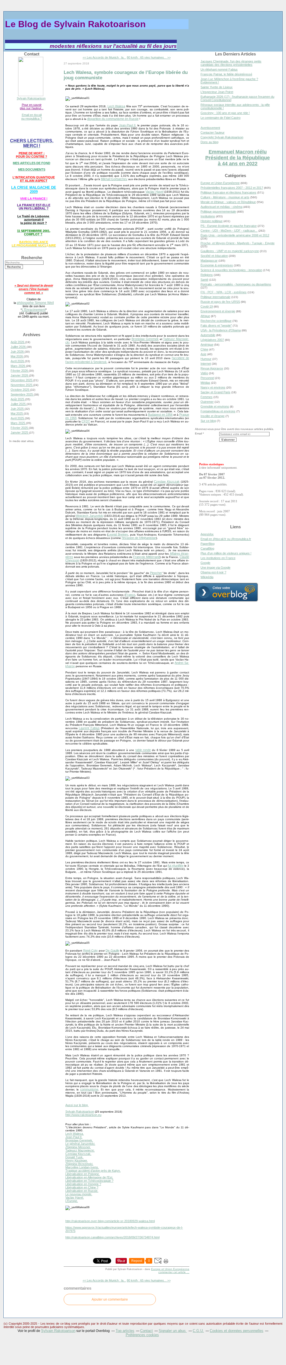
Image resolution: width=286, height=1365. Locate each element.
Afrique (205, 316)
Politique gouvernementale (218, 211)
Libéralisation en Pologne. (82, 1174)
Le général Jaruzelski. (80, 1143)
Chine (204, 349)
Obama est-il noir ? (213, 572)
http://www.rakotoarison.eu (83, 1115)
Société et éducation (214, 255)
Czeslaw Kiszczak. (78, 1153)
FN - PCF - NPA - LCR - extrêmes (224, 292)
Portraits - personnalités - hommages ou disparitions (236, 284)
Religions (207, 274)
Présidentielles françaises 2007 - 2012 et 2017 (232, 187)
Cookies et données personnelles (236, 1331)
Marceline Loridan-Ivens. (82, 1167)
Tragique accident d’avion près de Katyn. (93, 1170)
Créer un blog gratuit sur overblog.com (226, 592)
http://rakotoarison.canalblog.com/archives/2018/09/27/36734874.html (112, 1237)
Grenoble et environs (215, 406)
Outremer (207, 401)
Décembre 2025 (22, 380)
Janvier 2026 (20, 375)
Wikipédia (207, 577)
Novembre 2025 (22, 385)
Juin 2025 (18, 408)
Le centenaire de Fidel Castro (220, 117)
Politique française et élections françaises (228, 192)
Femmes (207, 397)
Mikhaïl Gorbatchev (114, 179)
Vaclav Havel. (74, 1197)
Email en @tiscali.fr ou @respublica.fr (226, 539)
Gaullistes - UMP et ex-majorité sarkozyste (230, 251)
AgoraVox (207, 534)
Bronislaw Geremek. (79, 1140)
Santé (204, 279)
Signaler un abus (173, 1331)
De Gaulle (112, 950)
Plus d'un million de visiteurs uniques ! (226, 553)
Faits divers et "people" (216, 325)
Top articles (125, 1331)
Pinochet (156, 573)
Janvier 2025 (20, 432)
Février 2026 (20, 370)
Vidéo (204, 373)
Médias (205, 382)
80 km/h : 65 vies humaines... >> (149, 57)
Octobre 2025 (20, 389)
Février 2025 (20, 427)
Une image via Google (215, 567)
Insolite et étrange (213, 416)
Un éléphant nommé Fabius (219, 69)
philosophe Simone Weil (35, 302)
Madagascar (209, 260)
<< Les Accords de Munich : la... (104, 57)
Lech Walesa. (74, 1133)
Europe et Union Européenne (170, 1269)
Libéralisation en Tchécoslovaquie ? (89, 1180)
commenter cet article (172, 1272)
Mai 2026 (17, 356)
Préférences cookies (142, 1335)
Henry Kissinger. (76, 1160)
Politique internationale (215, 297)
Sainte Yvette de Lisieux (217, 87)
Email (198, 433)
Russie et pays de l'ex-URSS (220, 301)
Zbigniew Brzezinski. (79, 1164)
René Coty (90, 950)
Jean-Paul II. (73, 1137)
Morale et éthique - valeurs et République (228, 202)
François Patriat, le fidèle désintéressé (226, 74)
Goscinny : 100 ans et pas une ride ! (225, 113)
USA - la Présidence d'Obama (221, 330)
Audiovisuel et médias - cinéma (221, 206)
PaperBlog (207, 543)
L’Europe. (71, 1201)
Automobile (208, 335)
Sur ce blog (208, 420)
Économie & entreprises (217, 265)
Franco (130, 594)
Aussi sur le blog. (77, 1105)
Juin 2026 (18, 351)
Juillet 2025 (19, 404)
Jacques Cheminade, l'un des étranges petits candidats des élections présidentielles (231, 63)
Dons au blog (209, 142)
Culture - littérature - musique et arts (225, 197)
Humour (206, 359)
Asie (203, 354)
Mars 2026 (18, 366)
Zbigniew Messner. (78, 1147)
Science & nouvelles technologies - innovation (231, 270)
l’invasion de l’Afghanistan (139, 538)
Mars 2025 (18, 423)
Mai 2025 (17, 413)
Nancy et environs (213, 387)
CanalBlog (207, 548)
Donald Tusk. (74, 1157)
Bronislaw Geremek (145, 339)
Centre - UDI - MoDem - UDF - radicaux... (229, 230)
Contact (146, 1331)
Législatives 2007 (212, 339)
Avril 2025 (18, 418)
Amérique (207, 344)
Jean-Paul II (127, 125)
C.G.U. (198, 1331)
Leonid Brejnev (118, 534)
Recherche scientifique (216, 320)
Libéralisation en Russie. (81, 1190)
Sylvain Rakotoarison (31, 98)
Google (205, 562)
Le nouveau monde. (78, 1194)
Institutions (208, 216)
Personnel (207, 378)
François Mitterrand (146, 557)
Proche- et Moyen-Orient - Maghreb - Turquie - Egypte (238, 243)
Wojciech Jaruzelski (89, 515)
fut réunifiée (175, 865)
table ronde (143, 750)
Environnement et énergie (218, 311)
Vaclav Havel (154, 191)
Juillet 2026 (19, 346)
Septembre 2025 (22, 394)
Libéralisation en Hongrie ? (83, 1184)
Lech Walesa (116, 106)
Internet (206, 363)
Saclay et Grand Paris (215, 392)
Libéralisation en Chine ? (81, 1187)
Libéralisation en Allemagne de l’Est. (89, 1177)
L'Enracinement (34, 309)
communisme (89, 1089)
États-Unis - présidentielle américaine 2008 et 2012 (235, 235)
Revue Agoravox (212, 368)
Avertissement (210, 127)
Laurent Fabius (89, 728)
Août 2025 (18, 399)
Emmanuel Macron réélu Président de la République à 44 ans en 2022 (237, 157)
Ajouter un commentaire (110, 1299)
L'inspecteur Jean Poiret (217, 92)
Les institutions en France (218, 558)
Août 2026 (18, 342)
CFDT (86, 421)
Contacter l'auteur (213, 132)
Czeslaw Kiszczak (166, 481)
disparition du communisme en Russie (113, 118)
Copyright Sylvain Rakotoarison (222, 137)
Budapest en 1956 (160, 414)
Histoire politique (212, 221)
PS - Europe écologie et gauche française (229, 225)
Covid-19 (207, 306)
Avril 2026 (18, 361)
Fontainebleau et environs (218, 411)
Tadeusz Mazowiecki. (80, 1150)
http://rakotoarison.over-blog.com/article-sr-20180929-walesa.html (110, 1221)
